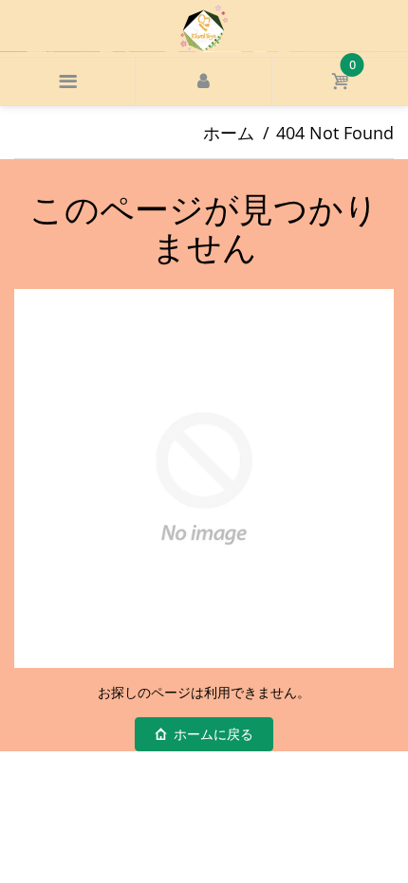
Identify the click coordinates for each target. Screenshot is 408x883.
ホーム (228, 132)
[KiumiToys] (204, 26)
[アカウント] (203, 81)
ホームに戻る (213, 734)
